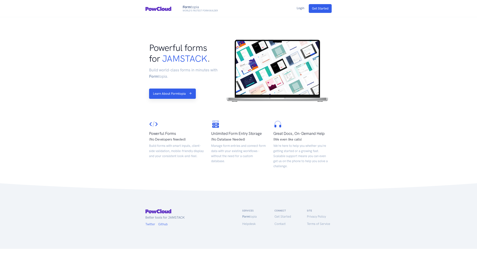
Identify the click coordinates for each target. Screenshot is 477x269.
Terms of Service (318, 224)
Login (300, 8)
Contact (280, 224)
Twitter (150, 224)
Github (163, 224)
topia (249, 216)
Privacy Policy (316, 216)
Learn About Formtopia (170, 93)
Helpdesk (249, 224)
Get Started (320, 8)
